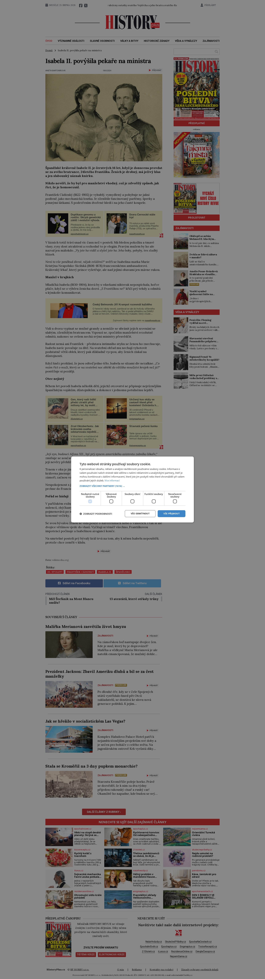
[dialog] (132, 489)
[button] (132, 486)
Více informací (112, 480)
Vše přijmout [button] (171, 513)
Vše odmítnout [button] (140, 513)
